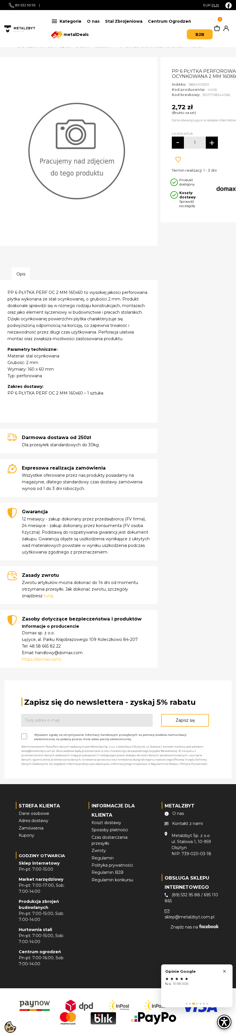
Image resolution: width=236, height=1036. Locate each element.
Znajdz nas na (184, 927)
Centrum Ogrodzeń (169, 21)
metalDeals (75, 34)
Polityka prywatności (112, 865)
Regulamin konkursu (112, 879)
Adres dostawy (33, 820)
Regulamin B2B (107, 872)
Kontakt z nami (187, 823)
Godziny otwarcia (42, 855)
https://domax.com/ (41, 659)
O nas (93, 21)
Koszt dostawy (106, 822)
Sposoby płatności (110, 829)
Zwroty (99, 850)
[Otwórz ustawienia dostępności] (224, 1022)
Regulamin (103, 858)
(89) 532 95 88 (186, 894)
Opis (20, 274)
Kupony (26, 835)
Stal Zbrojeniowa (123, 21)
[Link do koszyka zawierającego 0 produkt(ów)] (217, 29)
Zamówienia (31, 828)
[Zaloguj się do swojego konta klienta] (225, 29)
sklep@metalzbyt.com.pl (189, 917)
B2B (199, 34)
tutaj (48, 595)
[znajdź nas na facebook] (228, 5)
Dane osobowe (34, 813)
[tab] (187, 1004)
